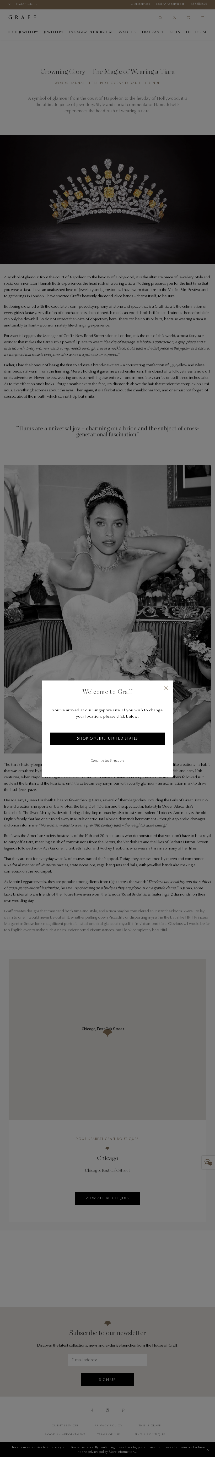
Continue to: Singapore (108, 760)
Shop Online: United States (107, 739)
